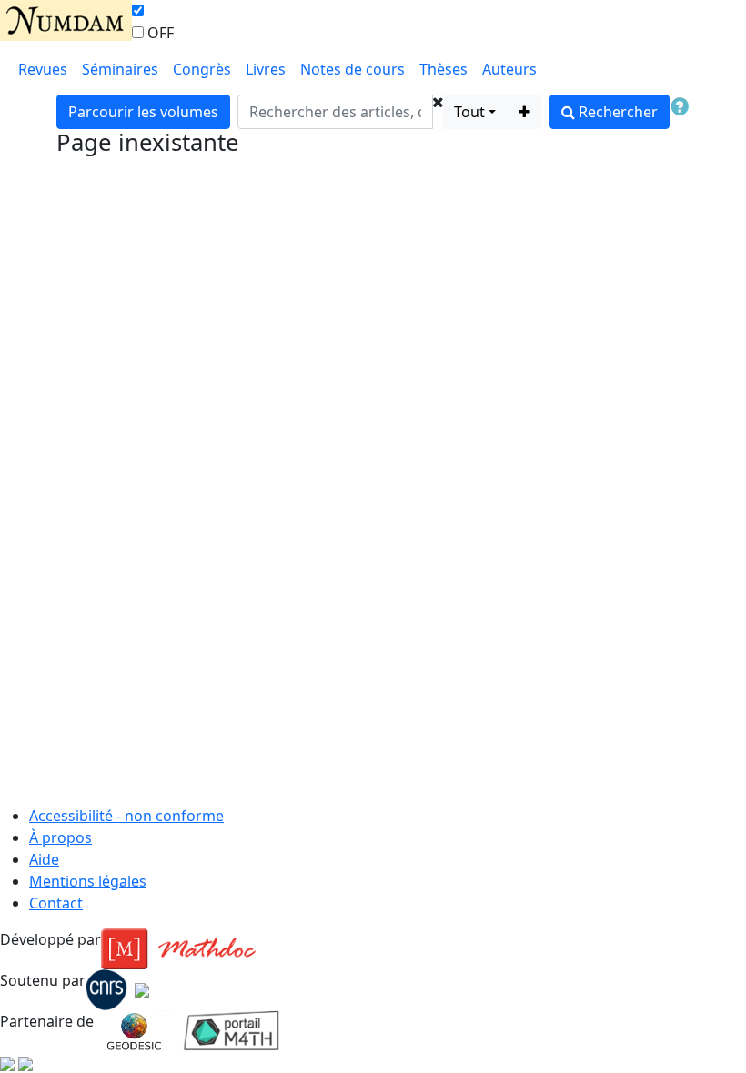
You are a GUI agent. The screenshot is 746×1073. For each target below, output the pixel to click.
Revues (42, 69)
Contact (56, 903)
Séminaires (120, 69)
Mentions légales (87, 881)
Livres (266, 69)
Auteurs (509, 69)
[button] (438, 112)
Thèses (443, 69)
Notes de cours (352, 69)
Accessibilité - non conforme (126, 816)
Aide (44, 859)
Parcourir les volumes (143, 112)
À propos (60, 837)
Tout (469, 112)
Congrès (202, 69)
